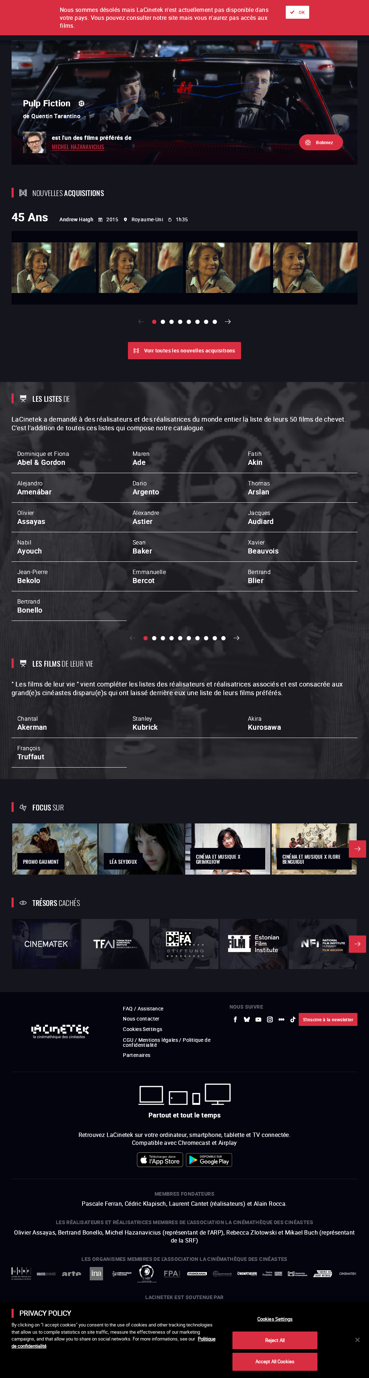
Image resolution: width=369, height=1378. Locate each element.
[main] (184, 1340)
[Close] (357, 1340)
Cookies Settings (275, 1319)
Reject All (275, 1340)
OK (302, 12)
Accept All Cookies (274, 1361)
